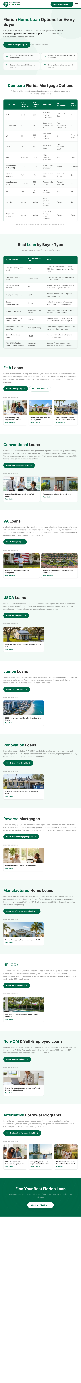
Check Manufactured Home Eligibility (20, 911)
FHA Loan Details (38, 389)
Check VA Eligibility (13, 542)
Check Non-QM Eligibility (16, 1059)
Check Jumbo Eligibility (15, 689)
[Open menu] (76, 4)
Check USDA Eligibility (15, 616)
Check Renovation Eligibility (17, 763)
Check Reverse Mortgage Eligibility (19, 837)
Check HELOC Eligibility (15, 985)
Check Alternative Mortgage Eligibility (21, 1133)
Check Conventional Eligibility (17, 465)
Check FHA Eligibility (14, 389)
